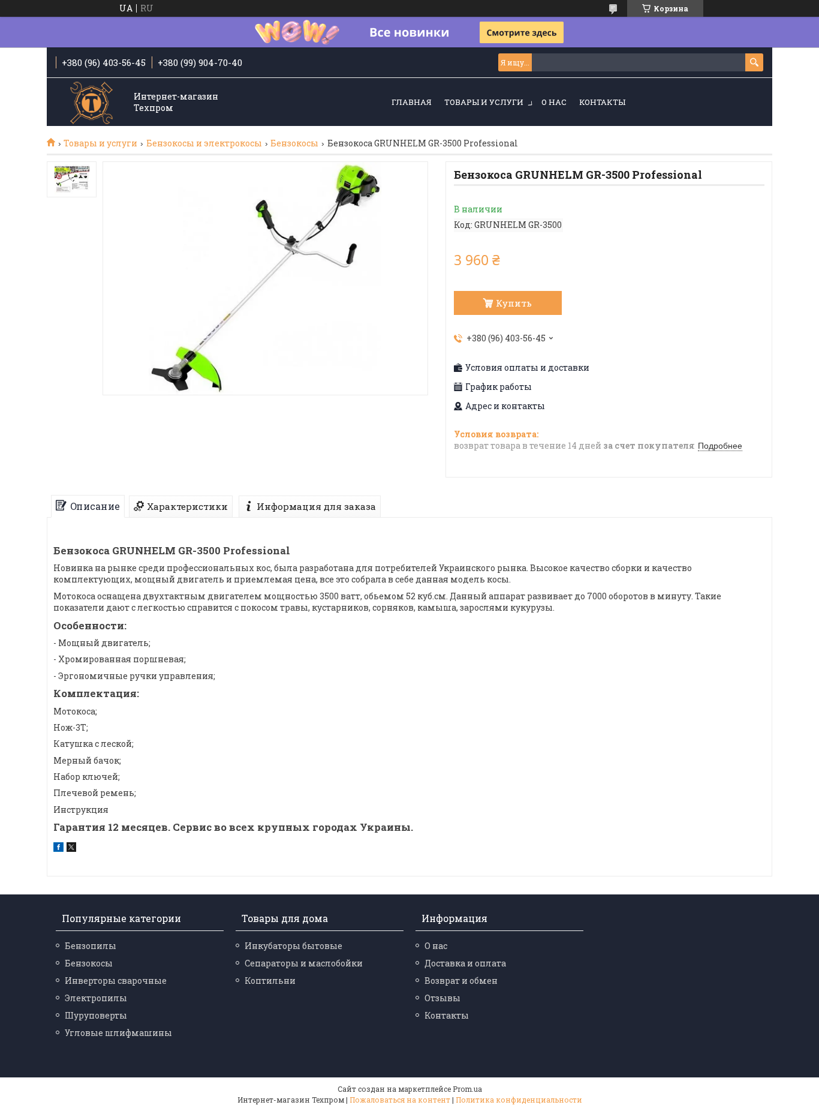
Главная (412, 102)
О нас (554, 102)
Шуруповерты (96, 1015)
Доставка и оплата (465, 963)
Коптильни (270, 980)
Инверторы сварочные (116, 980)
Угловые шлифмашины (118, 1032)
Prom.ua (467, 1089)
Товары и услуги (483, 102)
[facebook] (58, 848)
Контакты (602, 102)
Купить (514, 303)
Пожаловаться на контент (400, 1099)
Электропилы (96, 998)
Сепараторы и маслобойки (304, 963)
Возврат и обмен (461, 980)
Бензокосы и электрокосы (204, 143)
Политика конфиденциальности (519, 1099)
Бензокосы (294, 143)
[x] (71, 848)
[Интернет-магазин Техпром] (92, 103)
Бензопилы (90, 945)
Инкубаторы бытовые (293, 945)
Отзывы (442, 998)
